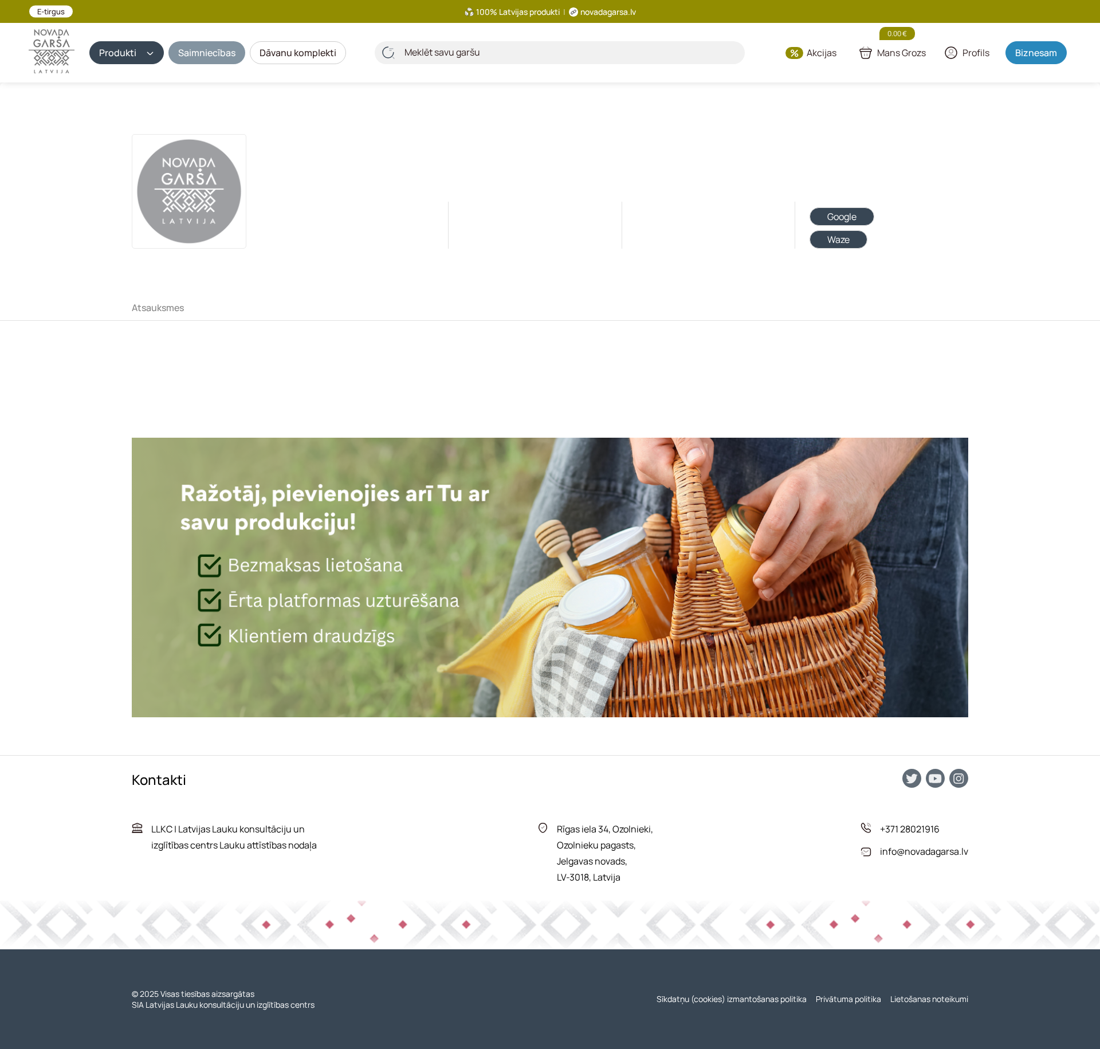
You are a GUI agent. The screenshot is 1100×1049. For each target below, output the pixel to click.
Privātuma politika (848, 998)
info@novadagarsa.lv (924, 851)
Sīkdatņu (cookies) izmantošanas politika (732, 998)
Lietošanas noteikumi (929, 998)
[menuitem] (162, 307)
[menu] (550, 307)
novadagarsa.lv (608, 11)
